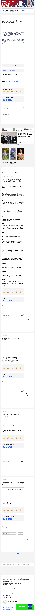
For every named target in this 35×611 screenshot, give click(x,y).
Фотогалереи (8, 564)
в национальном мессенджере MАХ (9, 70)
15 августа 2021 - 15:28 (5, 176)
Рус (21, 10)
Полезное (14, 564)
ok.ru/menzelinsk (10, 79)
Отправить (21, 114)
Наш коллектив (29, 564)
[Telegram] (9, 100)
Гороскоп (5, 169)
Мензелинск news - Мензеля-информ (12, 76)
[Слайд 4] (18, 144)
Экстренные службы (21, 564)
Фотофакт (5, 411)
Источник (3, 285)
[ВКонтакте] (4, 100)
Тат (25, 10)
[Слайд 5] (19, 144)
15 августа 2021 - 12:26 (5, 416)
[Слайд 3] (17, 144)
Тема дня (5, 16)
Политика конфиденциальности (8, 609)
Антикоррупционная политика (7, 606)
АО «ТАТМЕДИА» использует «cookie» (9, 607)
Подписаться (21, 606)
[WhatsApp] (11, 100)
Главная (3, 564)
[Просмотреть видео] (5, 154)
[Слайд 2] (16, 144)
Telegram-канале (7, 65)
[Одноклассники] (6, 100)
